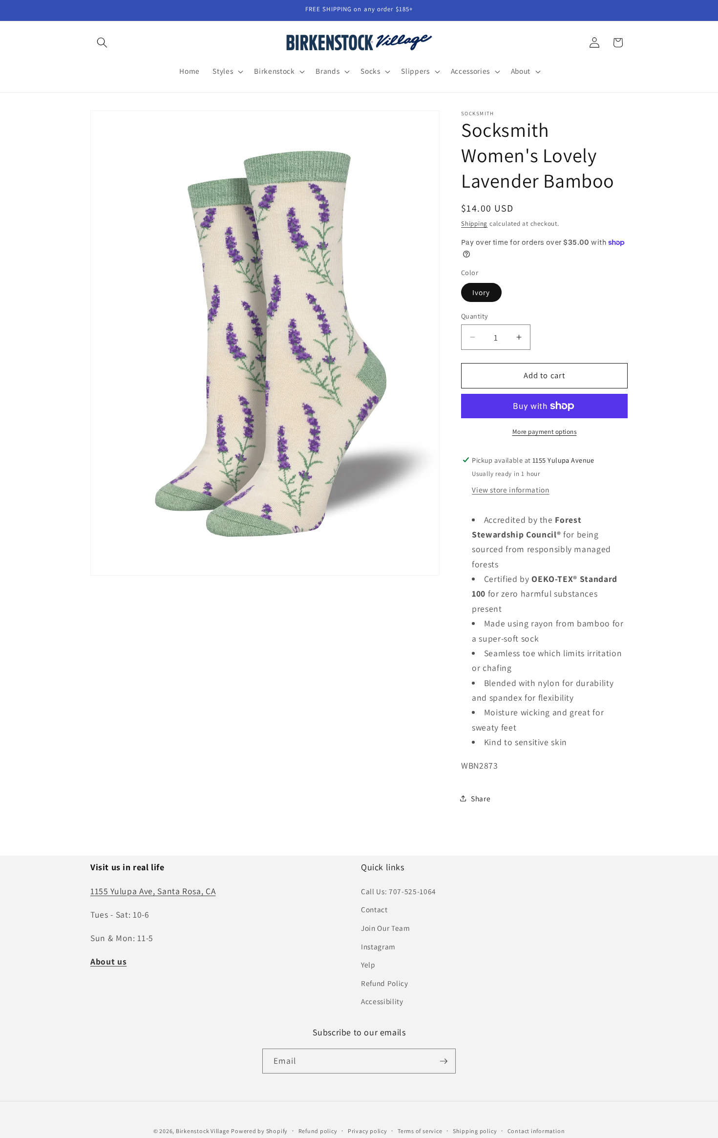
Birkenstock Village (203, 1130)
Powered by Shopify (259, 1130)
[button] (102, 42)
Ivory (481, 292)
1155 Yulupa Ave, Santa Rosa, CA (152, 890)
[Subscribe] (443, 1061)
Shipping (474, 223)
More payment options (544, 432)
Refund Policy (384, 983)
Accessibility (382, 1001)
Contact (374, 909)
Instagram (378, 946)
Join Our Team (385, 927)
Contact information (536, 1130)
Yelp (368, 964)
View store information (510, 489)
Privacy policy (367, 1130)
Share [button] (480, 798)
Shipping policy (475, 1130)
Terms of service (420, 1130)
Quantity (474, 315)
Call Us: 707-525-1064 (398, 891)
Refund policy (318, 1130)
